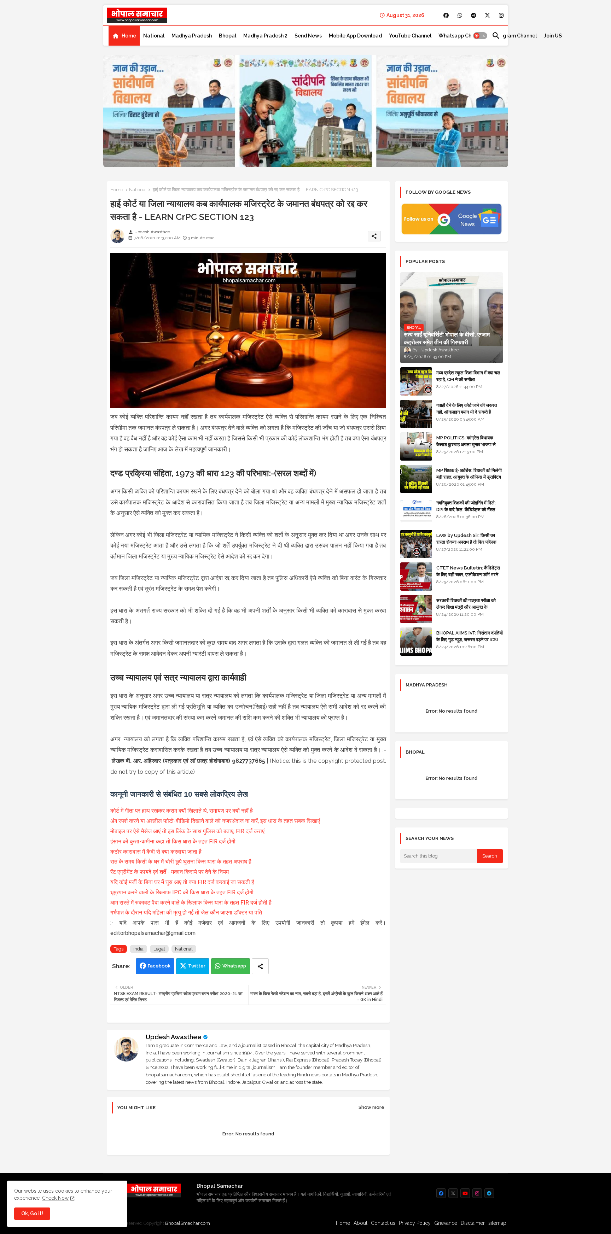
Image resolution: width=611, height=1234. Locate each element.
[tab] (124, 36)
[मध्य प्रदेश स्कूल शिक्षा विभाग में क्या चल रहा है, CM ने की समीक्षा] (416, 381)
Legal (159, 949)
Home (129, 36)
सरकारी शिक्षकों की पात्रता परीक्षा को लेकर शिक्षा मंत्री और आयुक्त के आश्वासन (466, 607)
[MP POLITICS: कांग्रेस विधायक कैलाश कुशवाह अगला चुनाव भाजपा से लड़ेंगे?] (416, 446)
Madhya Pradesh (191, 36)
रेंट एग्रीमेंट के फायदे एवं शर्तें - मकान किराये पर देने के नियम (169, 872)
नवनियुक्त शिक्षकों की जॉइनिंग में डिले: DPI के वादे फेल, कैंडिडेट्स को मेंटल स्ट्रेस (466, 509)
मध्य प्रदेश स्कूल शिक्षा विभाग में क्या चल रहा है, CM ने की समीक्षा (468, 376)
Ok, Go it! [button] (32, 1213)
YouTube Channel (410, 36)
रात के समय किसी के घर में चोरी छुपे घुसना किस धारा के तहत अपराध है (180, 861)
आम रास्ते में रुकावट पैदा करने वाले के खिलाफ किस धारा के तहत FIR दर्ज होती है (191, 902)
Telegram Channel (514, 36)
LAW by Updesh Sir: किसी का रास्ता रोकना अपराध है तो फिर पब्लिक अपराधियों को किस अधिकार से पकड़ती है (469, 542)
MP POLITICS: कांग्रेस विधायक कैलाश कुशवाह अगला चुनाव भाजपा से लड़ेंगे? (466, 444)
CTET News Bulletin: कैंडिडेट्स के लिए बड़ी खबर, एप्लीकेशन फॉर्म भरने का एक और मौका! (468, 574)
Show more (371, 1107)
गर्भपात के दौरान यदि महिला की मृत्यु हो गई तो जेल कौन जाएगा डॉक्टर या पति (186, 912)
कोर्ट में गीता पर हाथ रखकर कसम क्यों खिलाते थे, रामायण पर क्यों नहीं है (181, 810)
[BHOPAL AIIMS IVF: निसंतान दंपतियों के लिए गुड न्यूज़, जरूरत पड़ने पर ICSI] (416, 641)
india (138, 949)
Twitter (196, 966)
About (360, 1223)
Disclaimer (473, 1223)
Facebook (159, 966)
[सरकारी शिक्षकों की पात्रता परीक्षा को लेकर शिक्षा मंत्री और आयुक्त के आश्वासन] (416, 609)
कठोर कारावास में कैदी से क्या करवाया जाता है (156, 851)
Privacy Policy (415, 1223)
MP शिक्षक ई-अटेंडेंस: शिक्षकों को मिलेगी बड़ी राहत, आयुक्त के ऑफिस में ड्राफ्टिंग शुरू (469, 477)
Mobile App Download (355, 36)
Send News (308, 36)
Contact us (383, 1223)
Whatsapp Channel (461, 36)
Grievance (445, 1223)
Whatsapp (234, 966)
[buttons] (446, 15)
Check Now (55, 1198)
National (153, 36)
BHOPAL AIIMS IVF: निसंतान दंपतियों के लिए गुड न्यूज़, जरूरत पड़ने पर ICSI (469, 636)
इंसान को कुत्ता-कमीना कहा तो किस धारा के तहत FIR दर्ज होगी (172, 841)
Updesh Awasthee (174, 1037)
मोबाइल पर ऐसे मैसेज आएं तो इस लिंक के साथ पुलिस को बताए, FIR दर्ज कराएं (187, 831)
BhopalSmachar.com (187, 1223)
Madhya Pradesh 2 (265, 36)
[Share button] (260, 966)
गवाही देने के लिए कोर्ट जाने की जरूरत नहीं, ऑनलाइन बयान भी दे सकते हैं (466, 408)
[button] (480, 35)
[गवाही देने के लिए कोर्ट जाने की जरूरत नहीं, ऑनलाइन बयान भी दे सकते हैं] (416, 414)
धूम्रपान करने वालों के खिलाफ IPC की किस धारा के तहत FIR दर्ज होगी (182, 892)
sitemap (497, 1223)
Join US (553, 36)
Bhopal (227, 36)
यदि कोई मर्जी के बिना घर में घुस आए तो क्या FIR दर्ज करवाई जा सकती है (182, 882)
